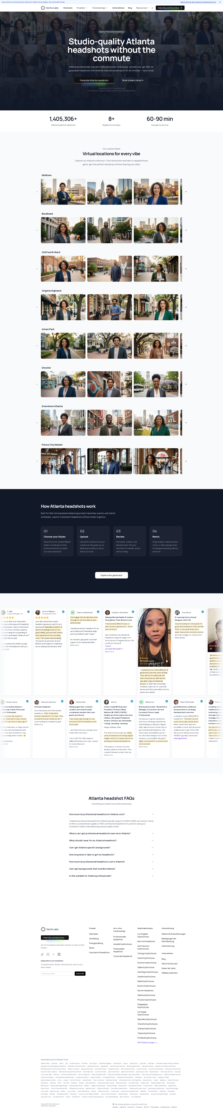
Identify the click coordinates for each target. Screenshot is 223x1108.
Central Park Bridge (172, 1088)
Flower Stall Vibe (88, 1072)
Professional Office (62, 1094)
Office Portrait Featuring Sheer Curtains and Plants (124, 1075)
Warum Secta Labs (170, 963)
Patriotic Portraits (172, 1080)
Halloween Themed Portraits (76, 1066)
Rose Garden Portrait (134, 1086)
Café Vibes (151, 1063)
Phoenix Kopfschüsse (147, 1000)
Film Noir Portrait (75, 1080)
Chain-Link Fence (98, 1080)
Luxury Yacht (71, 1091)
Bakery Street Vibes (160, 1086)
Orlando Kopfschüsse (147, 1028)
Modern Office (45, 1063)
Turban (155, 1080)
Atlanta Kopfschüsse (146, 995)
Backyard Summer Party (173, 1069)
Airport (68, 1097)
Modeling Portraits (93, 1066)
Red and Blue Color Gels (48, 1080)
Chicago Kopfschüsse (147, 953)
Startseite (67, 8)
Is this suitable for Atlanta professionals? (90, 875)
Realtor (63, 1091)
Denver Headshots (146, 990)
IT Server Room (148, 1086)
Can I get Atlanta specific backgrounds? (89, 847)
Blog (130, 8)
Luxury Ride (44, 1091)
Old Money (73, 1094)
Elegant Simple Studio (98, 1086)
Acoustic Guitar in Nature (49, 1072)
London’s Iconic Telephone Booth (89, 1094)
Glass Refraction (91, 1083)
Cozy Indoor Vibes (46, 1075)
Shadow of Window (103, 1088)
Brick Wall (173, 1094)
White (59, 1083)
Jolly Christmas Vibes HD (108, 1094)
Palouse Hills (123, 1086)
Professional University (76, 1088)
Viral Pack (84, 1063)
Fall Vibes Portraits (100, 1069)
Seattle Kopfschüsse (147, 976)
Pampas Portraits (113, 1069)
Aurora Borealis (136, 1097)
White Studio (117, 1063)
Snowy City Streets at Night (159, 1094)
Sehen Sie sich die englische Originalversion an (198, 2)
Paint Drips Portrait (167, 1072)
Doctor (61, 1063)
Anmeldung (94, 938)
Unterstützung (168, 946)
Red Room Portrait (111, 1080)
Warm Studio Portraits (128, 1069)
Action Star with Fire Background (152, 1075)
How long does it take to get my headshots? (91, 854)
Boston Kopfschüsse (147, 986)
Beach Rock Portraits (127, 1072)
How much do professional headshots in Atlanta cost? (97, 814)
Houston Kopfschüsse (147, 962)
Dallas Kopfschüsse (146, 967)
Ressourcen (141, 8)
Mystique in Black (163, 1077)
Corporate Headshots (122, 956)
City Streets (171, 1091)
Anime (59, 1080)
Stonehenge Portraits (133, 1066)
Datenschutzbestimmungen (174, 934)
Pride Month (76, 1097)
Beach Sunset (54, 1091)
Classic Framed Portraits (69, 1075)
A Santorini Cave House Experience (93, 1097)
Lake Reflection (144, 1094)
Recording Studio (121, 1083)
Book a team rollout (132, 80)
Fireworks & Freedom (47, 1077)
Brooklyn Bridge (112, 1086)
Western (87, 1086)
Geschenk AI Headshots (99, 952)
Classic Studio (86, 1080)
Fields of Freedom (95, 1077)
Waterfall (143, 1091)
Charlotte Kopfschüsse (147, 1024)
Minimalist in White (150, 1077)
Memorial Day (147, 1080)
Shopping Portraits (87, 1069)
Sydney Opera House (75, 1086)
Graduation (44, 1083)
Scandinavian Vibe (142, 1072)
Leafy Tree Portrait (113, 1072)
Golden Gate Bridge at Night (59, 1086)
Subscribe (80, 973)
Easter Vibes (145, 1083)
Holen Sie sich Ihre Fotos (168, 8)
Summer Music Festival (156, 1069)
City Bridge (44, 1094)
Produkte (81, 8)
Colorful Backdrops (83, 1091)
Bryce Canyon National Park (129, 1091)
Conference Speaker (105, 1063)
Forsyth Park (115, 1091)
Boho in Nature (124, 1097)
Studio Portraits (75, 1063)
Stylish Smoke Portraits (99, 1075)
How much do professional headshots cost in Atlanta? (97, 861)
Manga (65, 1080)
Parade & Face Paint (82, 1077)
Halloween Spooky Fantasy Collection (167, 1063)
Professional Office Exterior (125, 1077)
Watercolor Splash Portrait (172, 1075)
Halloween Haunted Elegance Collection (53, 1066)
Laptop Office (172, 1086)
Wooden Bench (154, 1072)
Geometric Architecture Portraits (165, 1066)
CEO (66, 1063)
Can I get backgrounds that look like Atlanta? (92, 868)
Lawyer (125, 1063)
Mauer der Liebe (168, 968)
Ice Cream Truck (46, 1097)
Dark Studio (93, 1063)
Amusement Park (58, 1097)
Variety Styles (134, 1094)
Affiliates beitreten (170, 973)
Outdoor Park (134, 1063)
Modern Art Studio (73, 1069)
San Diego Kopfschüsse (148, 972)
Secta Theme (45, 1088)
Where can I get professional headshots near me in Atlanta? (99, 833)
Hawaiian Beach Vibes (158, 1083)
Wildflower (138, 1077)
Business (54, 1063)
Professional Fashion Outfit (137, 1088)
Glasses (81, 1083)
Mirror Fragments (84, 1075)
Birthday (52, 1094)
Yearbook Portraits (147, 1066)
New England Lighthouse (156, 1088)
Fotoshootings (98, 8)
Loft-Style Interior (134, 1083)
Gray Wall (178, 1072)
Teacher (93, 1091)
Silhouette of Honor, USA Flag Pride (130, 1080)
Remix (91, 948)
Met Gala (53, 1083)
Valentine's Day (90, 1088)
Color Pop (66, 1083)
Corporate (143, 1063)
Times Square (171, 1083)
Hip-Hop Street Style (111, 1097)
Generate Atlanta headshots (94, 80)
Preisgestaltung (96, 943)
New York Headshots (146, 941)
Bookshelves (45, 1086)
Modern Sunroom (103, 1091)
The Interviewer (153, 1091)
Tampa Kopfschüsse (146, 1033)
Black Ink (56, 1075)
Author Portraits (142, 1069)
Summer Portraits (100, 1072)
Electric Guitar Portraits (117, 1066)
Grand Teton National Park (119, 1088)
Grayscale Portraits (109, 1077)
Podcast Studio (123, 1094)
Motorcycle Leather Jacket (106, 1083)
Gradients (74, 1083)
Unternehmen (118, 8)
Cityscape (162, 1091)
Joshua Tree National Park (59, 1088)
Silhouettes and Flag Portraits (65, 1077)
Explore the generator (111, 575)
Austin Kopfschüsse (146, 958)
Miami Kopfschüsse (146, 981)
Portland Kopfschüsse (147, 1038)
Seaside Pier (104, 1066)
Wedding (163, 1080)
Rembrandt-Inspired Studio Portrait (70, 1072)
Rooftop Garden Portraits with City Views (53, 1069)
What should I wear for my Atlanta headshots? (93, 840)
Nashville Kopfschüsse (147, 1019)
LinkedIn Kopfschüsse (122, 944)
